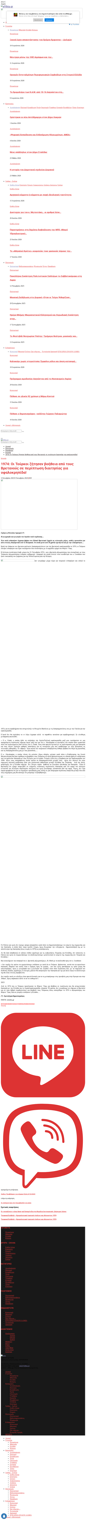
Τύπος (7, 1284)
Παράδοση (9, 1304)
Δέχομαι (49, 20)
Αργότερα (38, 20)
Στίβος (7, 1346)
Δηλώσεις (8, 1257)
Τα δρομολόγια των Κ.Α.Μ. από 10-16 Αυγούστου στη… (37, 92)
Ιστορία (3, 458)
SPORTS (8, 1434)
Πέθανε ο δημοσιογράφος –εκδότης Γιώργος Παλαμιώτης (38, 414)
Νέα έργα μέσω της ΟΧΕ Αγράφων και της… (31, 57)
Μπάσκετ (8, 1342)
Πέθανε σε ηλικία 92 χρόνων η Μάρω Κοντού (32, 396)
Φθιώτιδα (8, 1234)
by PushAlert (75, 24)
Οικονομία (9, 1276)
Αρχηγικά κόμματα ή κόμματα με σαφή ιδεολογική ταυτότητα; (41, 195)
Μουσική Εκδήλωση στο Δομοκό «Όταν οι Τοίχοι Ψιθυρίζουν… (40, 297)
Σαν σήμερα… (10, 1318)
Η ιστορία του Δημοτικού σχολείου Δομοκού (32, 170)
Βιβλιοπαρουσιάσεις (12, 1297)
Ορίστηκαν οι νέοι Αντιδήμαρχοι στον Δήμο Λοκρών (35, 117)
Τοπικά (12, 1336)
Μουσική (8, 1314)
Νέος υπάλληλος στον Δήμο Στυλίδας (28, 152)
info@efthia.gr (24, 1366)
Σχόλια (7, 1259)
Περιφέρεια (14, 34)
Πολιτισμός (9, 262)
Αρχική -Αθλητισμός (12, 425)
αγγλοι (3, 1004)
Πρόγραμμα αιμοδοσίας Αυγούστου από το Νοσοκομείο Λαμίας (40, 379)
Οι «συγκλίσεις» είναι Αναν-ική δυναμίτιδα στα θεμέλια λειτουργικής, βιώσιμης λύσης (33, 1211)
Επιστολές (9, 1249)
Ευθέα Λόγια (14, 189)
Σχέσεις (8, 1316)
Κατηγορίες (9, 104)
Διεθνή (12, 1340)
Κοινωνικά (14, 355)
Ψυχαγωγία (9, 1299)
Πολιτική (8, 1270)
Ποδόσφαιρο (10, 1334)
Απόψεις (8, 1255)
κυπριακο (25, 1004)
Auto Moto (9, 1348)
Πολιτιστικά (14, 270)
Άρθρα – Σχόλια (11, 181)
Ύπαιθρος (8, 1278)
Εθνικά (12, 1338)
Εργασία (8, 1280)
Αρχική (8, 1372)
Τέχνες (7, 1301)
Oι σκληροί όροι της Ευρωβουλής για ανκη (16, 1203)
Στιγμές (8, 1251)
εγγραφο (19, 1004)
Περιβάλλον (9, 1282)
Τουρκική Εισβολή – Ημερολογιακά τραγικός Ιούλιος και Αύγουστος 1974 (28, 1215)
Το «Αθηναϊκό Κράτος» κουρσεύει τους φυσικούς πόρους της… (41, 251)
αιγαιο (8, 1004)
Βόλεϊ (7, 1344)
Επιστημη (8, 1286)
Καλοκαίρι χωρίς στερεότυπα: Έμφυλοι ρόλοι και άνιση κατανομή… (43, 361)
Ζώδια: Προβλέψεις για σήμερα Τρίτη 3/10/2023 (18, 1194)
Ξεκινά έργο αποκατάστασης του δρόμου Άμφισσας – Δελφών (41, 40)
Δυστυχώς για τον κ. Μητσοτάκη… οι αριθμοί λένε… (35, 212)
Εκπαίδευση (9, 1272)
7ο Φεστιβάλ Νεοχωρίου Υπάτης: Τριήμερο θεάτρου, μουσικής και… (43, 336)
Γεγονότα (8, 26)
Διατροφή (8, 1325)
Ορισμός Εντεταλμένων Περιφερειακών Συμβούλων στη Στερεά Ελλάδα (46, 75)
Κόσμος (8, 1238)
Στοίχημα (8, 1352)
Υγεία (7, 1274)
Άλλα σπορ (9, 1350)
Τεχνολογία (9, 1323)
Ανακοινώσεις (10, 1253)
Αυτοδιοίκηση (15, 111)
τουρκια (31, 1004)
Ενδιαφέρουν (10, 348)
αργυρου (13, 1004)
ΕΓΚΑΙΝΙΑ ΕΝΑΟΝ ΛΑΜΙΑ (16, 1320)
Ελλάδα (8, 1236)
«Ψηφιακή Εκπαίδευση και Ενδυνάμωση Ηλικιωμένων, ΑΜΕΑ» (40, 135)
